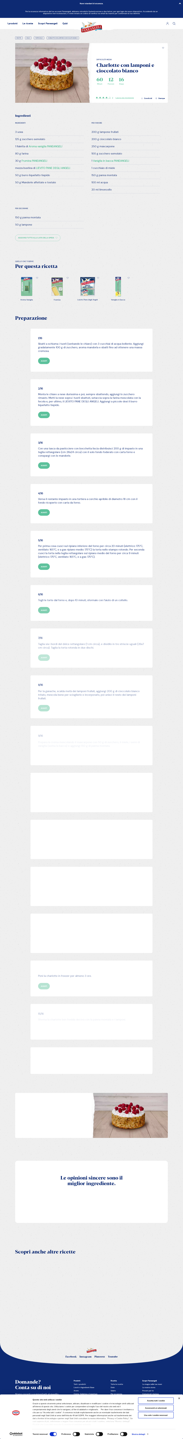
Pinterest (99, 1357)
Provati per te (148, 1391)
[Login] (167, 23)
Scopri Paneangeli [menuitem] (48, 23)
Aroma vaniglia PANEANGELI (45, 146)
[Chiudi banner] (179, 1398)
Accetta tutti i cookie (156, 1401)
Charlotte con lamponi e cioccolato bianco (63, 38)
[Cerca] (174, 23)
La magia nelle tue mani (152, 1384)
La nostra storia (148, 1387)
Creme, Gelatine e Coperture (85, 1394)
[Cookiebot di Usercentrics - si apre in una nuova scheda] (16, 1434)
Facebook (71, 1357)
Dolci (28, 38)
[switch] (76, 1434)
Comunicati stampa (150, 1394)
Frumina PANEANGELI (34, 160)
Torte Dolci (39, 38)
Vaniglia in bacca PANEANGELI (111, 160)
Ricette (19, 38)
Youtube (113, 1357)
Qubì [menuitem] (65, 23)
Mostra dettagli (138, 1434)
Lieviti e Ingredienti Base (84, 1387)
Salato (113, 1391)
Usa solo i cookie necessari (156, 1415)
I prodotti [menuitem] (12, 23)
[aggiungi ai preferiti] (163, 48)
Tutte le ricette (117, 1384)
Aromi (76, 1391)
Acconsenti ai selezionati (156, 1408)
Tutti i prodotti (80, 1384)
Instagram (86, 1357)
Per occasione (116, 1394)
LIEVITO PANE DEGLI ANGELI (53, 168)
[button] (163, 48)
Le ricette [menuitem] (28, 23)
